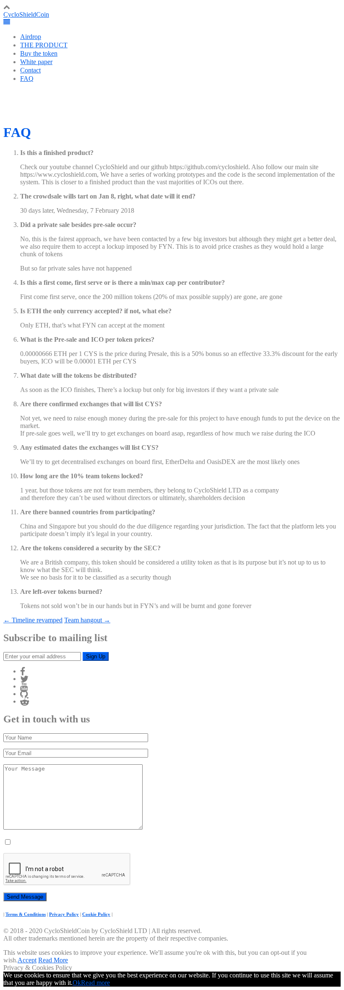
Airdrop (30, 36)
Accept (27, 960)
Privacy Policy (64, 914)
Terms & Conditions (25, 914)
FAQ (27, 78)
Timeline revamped (33, 620)
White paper (36, 61)
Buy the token (38, 53)
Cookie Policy (96, 914)
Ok (77, 982)
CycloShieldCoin (26, 14)
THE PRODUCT (44, 45)
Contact (30, 70)
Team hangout (87, 620)
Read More (53, 960)
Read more (95, 982)
